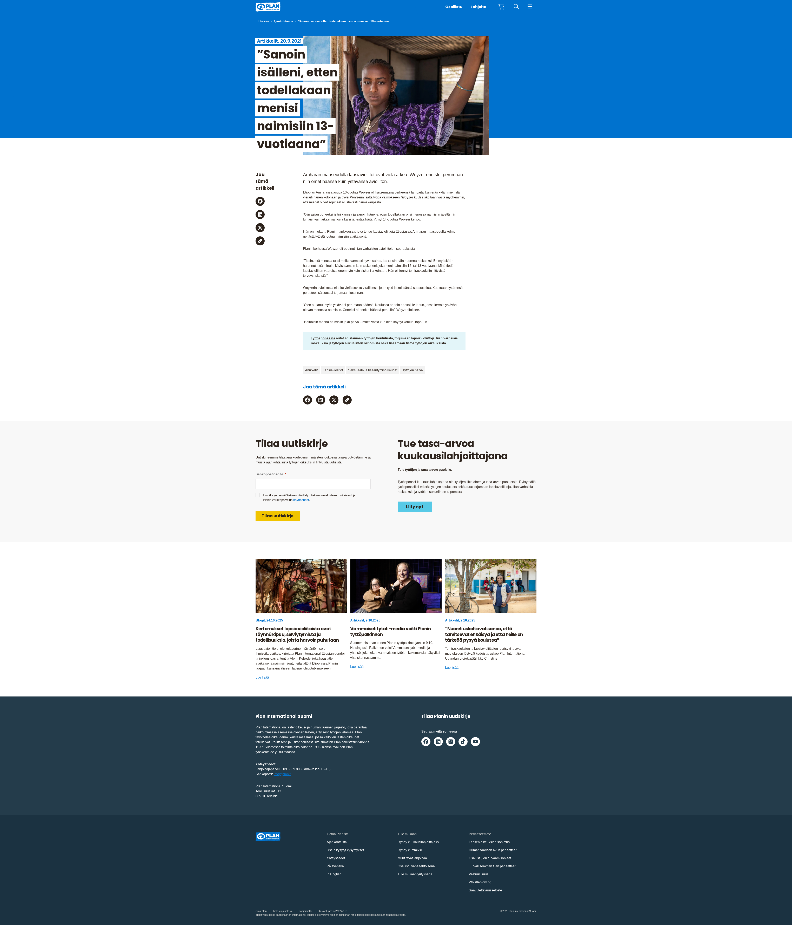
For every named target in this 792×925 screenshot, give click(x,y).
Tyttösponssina (323, 338)
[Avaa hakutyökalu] (516, 7)
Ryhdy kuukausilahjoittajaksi (419, 842)
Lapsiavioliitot (333, 370)
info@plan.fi (282, 774)
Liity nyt (414, 507)
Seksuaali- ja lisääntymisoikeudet (372, 370)
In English (334, 874)
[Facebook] (260, 201)
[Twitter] (260, 227)
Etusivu (263, 21)
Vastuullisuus (478, 874)
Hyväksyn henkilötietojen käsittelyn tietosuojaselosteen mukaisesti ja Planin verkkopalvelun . (309, 498)
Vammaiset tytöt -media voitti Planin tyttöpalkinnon (390, 631)
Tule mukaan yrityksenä (415, 874)
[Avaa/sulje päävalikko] (529, 7)
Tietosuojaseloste (283, 911)
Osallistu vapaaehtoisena (416, 866)
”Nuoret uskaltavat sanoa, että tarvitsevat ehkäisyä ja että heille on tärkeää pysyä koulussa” (484, 634)
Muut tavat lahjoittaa (412, 858)
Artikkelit (311, 370)
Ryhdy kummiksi (410, 850)
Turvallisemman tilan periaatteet (492, 866)
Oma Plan (261, 911)
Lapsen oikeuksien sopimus (489, 842)
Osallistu (453, 6)
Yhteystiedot (336, 858)
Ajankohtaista (283, 21)
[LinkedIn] (260, 214)
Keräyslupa (324, 911)
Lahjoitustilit (305, 911)
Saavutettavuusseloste (485, 890)
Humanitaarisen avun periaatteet (492, 850)
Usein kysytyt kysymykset (345, 850)
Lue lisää (262, 677)
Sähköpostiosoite (271, 474)
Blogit (260, 620)
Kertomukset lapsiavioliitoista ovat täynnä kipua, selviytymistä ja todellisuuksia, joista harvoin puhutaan (297, 634)
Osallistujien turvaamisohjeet (490, 858)
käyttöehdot (301, 500)
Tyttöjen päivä (412, 370)
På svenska (335, 866)
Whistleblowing (480, 882)
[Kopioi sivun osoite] (260, 240)
